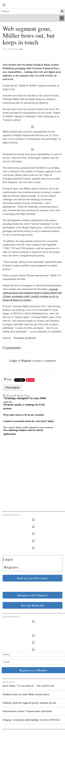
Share (9, 379)
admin (21, 49)
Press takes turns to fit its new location (23, 414)
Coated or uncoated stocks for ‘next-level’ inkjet (28, 421)
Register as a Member (33, 670)
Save (31, 380)
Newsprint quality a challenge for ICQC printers (24, 406)
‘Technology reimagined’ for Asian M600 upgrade (24, 400)
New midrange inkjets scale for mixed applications (23, 432)
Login (13, 360)
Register (26, 360)
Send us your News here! (32, 578)
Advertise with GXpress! (32, 595)
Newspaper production (25, 338)
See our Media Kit (32, 605)
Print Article (13, 387)
